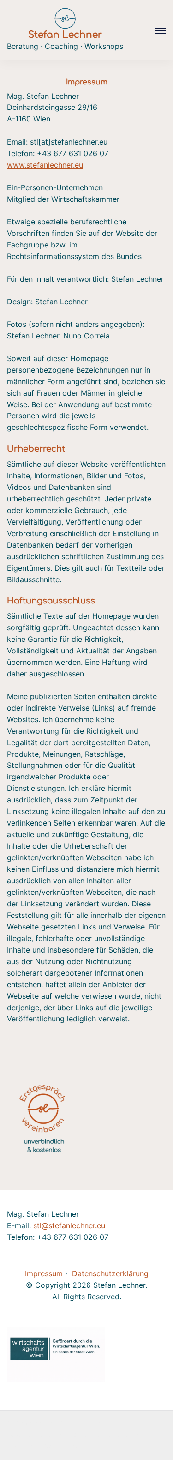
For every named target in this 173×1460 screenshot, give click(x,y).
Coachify (129, 1435)
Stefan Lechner (65, 35)
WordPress (61, 1446)
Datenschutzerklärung (110, 1273)
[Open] (160, 30)
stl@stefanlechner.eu (69, 1225)
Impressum (44, 1273)
